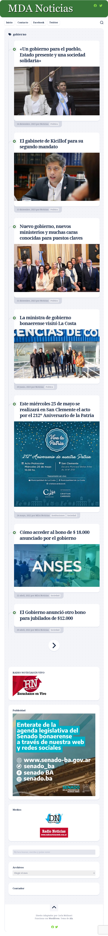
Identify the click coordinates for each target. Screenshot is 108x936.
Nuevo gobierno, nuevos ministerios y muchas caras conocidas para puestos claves (51, 232)
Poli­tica (54, 124)
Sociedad (71, 515)
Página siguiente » (54, 645)
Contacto (23, 22)
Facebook (38, 22)
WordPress (54, 918)
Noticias (44, 124)
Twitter (53, 22)
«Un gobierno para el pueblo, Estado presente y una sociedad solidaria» (52, 54)
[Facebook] (95, 5)
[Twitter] (100, 5)
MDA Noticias (43, 515)
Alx (71, 918)
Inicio (9, 22)
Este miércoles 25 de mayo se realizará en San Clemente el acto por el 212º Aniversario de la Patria (57, 409)
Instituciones (58, 515)
